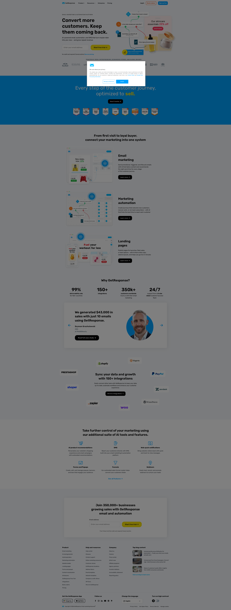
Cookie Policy (131, 75)
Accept (122, 81)
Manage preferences (109, 81)
